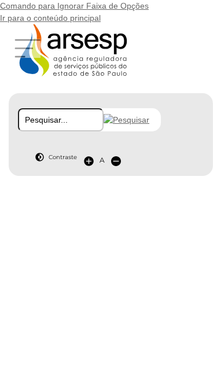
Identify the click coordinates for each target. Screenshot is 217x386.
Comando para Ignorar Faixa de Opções (74, 5)
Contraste (63, 157)
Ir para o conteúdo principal (50, 18)
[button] (126, 119)
